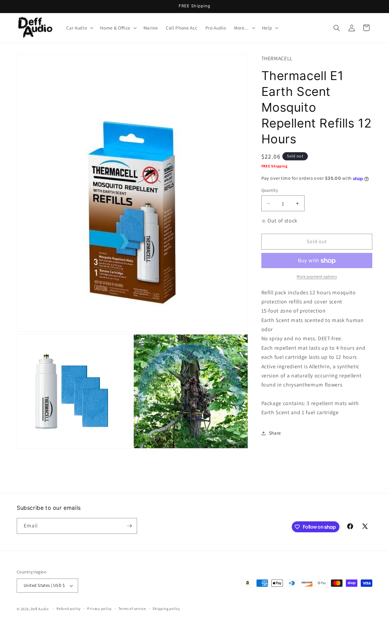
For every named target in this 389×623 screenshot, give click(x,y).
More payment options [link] (317, 276)
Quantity (269, 190)
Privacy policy (99, 609)
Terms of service (132, 609)
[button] (79, 28)
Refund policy (69, 609)
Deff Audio (40, 609)
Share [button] (275, 433)
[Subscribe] (129, 526)
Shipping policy (166, 609)
